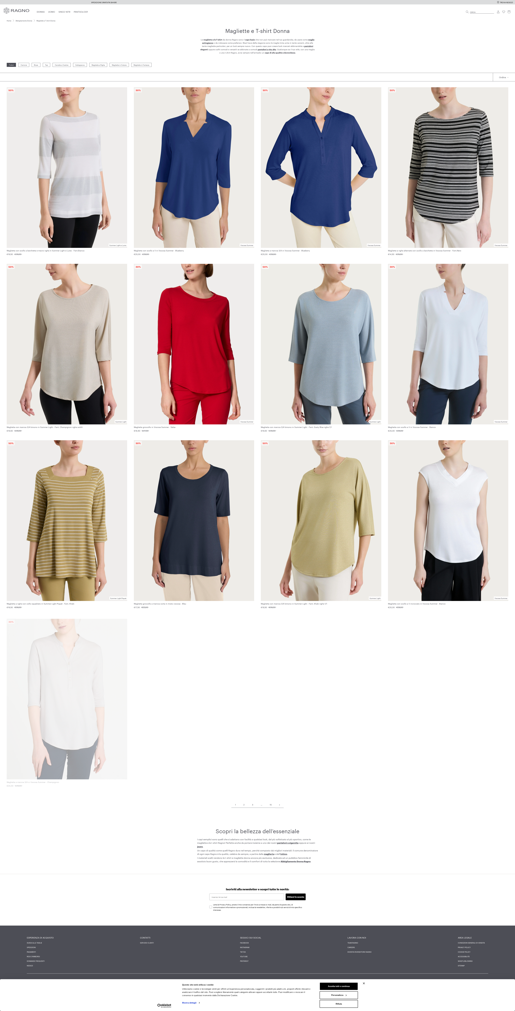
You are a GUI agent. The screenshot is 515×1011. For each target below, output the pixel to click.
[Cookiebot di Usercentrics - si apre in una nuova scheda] (164, 1006)
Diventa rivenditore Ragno (359, 952)
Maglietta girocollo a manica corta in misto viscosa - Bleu (160, 603)
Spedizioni (31, 947)
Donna (41, 11)
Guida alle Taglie (34, 942)
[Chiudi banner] (364, 983)
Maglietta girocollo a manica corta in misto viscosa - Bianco (161, 779)
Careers (351, 947)
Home (9, 20)
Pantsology (81, 11)
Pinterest (244, 961)
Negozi (30, 965)
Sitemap (461, 965)
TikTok (243, 952)
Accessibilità (464, 956)
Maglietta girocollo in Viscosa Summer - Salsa (154, 426)
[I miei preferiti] (504, 12)
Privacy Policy (464, 947)
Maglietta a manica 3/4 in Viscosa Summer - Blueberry (285, 250)
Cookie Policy (464, 952)
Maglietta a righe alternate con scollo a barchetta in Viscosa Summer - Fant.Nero (424, 250)
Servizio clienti (147, 942)
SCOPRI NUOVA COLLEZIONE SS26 (131, 2)
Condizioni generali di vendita (471, 942)
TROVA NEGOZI (506, 2)
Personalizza (337, 995)
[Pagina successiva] (279, 804)
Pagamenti (31, 952)
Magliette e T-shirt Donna (45, 20)
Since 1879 (64, 11)
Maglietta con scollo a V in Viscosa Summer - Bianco (412, 426)
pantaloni (308, 46)
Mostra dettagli (189, 1003)
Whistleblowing (465, 961)
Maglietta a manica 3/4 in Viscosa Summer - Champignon (33, 779)
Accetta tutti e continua (339, 986)
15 (271, 804)
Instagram (244, 947)
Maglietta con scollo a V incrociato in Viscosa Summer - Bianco (417, 603)
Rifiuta (339, 1004)
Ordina (503, 77)
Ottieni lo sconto (295, 897)
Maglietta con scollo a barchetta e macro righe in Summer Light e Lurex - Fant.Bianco (45, 250)
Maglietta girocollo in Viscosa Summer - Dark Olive (284, 779)
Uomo (51, 11)
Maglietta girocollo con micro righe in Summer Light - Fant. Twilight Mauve (422, 779)
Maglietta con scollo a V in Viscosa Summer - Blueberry (159, 250)
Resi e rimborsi (33, 956)
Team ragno (352, 942)
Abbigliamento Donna (24, 20)
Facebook (244, 942)
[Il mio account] (498, 12)
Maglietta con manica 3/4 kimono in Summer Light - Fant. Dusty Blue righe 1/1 (296, 426)
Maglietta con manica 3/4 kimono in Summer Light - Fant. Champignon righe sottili (45, 426)
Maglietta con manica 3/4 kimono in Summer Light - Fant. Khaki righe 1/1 (294, 603)
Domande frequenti (36, 961)
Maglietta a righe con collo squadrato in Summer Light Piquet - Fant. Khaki (40, 603)
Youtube (244, 956)
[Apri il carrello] (509, 12)
